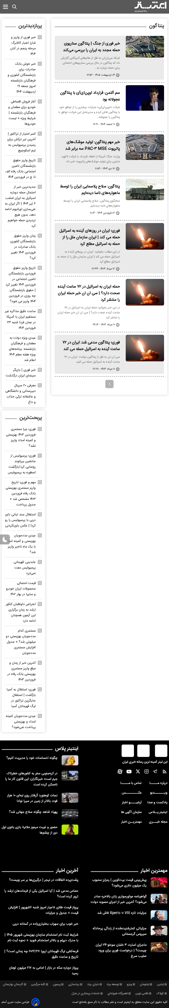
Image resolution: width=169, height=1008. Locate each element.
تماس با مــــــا (131, 783)
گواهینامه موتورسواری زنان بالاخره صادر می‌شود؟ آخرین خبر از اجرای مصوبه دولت (119, 899)
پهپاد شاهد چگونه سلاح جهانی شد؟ (33, 812)
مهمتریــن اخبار (131, 822)
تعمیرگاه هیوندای (117, 993)
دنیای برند (93, 984)
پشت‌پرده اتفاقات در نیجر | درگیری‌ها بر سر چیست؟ (43, 880)
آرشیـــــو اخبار (132, 802)
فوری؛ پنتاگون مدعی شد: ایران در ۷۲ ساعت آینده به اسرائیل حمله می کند (91, 345)
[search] (14, 6)
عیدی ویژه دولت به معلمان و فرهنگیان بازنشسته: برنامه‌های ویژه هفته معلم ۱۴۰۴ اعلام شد (22, 349)
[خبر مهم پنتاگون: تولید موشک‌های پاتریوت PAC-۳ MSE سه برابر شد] (145, 147)
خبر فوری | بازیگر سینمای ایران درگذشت (21, 372)
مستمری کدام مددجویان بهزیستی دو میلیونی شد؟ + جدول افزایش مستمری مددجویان (21, 642)
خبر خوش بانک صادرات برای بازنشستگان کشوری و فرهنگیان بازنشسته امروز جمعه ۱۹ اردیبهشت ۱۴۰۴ (22, 78)
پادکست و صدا (157, 802)
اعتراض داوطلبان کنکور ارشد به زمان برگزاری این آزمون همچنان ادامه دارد (21, 613)
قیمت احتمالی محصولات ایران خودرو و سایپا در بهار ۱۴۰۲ (21, 588)
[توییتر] (138, 772)
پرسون (57, 984)
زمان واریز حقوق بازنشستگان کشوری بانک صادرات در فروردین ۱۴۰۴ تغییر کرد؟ (23, 247)
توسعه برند (113, 984)
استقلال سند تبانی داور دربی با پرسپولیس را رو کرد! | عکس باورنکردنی (20, 520)
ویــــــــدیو (158, 793)
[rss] (164, 772)
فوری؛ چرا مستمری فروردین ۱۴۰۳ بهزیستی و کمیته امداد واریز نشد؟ (21, 437)
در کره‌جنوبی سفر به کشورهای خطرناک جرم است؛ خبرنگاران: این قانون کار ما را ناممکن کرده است (31, 779)
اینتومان (144, 984)
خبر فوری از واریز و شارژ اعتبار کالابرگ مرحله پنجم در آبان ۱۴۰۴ (23, 46)
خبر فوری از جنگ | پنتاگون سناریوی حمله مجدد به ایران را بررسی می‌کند (91, 47)
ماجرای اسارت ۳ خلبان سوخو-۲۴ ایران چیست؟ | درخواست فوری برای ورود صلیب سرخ (121, 950)
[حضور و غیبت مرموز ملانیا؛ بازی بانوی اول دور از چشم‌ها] (70, 830)
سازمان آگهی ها (131, 812)
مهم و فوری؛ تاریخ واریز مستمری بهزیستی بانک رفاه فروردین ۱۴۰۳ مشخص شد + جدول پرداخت (21, 494)
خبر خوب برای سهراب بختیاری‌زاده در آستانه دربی (45, 924)
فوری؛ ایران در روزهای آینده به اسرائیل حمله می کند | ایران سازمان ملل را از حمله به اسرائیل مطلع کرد (89, 237)
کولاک (160, 993)
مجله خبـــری (158, 822)
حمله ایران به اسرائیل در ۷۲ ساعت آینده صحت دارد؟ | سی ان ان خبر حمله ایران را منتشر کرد (89, 293)
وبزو (129, 984)
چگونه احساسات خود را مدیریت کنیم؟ (32, 758)
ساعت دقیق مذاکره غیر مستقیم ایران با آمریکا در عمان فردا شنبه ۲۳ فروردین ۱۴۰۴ (20, 320)
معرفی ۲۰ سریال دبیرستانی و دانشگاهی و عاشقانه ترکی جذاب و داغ (20, 394)
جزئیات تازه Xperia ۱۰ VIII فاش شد (122, 913)
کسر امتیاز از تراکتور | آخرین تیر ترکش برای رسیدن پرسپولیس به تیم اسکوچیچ (21, 142)
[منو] (5, 6)
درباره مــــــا (158, 783)
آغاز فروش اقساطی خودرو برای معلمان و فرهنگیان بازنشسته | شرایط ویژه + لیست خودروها (22, 113)
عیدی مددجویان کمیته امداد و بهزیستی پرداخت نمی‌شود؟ (21, 721)
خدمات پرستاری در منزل (85, 993)
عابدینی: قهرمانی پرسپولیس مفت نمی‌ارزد (25, 567)
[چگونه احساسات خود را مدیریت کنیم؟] (70, 760)
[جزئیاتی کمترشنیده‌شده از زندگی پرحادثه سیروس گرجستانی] (159, 931)
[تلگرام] (155, 772)
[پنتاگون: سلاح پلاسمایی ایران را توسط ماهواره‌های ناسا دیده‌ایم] (145, 189)
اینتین (160, 984)
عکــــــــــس (132, 793)
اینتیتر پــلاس (158, 812)
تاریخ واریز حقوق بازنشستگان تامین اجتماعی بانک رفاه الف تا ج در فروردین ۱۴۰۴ (20, 169)
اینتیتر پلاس (66, 749)
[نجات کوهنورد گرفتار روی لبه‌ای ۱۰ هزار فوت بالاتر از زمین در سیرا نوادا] (70, 798)
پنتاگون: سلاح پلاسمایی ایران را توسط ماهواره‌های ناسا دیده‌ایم (90, 189)
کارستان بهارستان (13, 984)
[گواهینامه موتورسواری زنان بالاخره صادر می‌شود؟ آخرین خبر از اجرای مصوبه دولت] (159, 899)
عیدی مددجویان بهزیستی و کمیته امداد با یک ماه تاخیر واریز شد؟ (21, 544)
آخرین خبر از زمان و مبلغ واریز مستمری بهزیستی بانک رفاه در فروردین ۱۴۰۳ (21, 671)
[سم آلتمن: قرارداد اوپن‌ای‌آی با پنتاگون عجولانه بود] (145, 98)
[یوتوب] (129, 772)
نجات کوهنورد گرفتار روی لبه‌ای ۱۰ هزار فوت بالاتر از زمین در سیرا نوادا (32, 798)
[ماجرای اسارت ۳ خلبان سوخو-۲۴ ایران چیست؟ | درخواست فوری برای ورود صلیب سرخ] (159, 947)
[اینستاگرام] (146, 772)
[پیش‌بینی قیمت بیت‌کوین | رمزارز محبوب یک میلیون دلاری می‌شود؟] (159, 882)
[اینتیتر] (150, 7)
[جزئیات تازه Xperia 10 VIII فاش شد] (159, 915)
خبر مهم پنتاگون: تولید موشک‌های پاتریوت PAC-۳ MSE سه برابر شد (92, 145)
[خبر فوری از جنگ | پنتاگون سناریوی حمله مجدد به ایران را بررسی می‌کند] (145, 47)
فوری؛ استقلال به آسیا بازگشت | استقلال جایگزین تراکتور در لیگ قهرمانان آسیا (21, 698)
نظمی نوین (141, 993)
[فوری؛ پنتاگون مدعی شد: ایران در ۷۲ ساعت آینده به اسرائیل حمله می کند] (145, 348)
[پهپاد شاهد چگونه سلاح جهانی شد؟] (70, 814)
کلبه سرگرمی (38, 984)
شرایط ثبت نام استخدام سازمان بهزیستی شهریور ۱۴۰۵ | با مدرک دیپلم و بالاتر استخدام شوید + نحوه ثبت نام (41, 937)
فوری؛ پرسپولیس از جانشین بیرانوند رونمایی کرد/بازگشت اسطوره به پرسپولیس (22, 464)
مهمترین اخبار (154, 871)
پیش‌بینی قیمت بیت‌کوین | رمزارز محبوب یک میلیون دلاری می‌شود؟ (119, 882)
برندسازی (73, 984)
